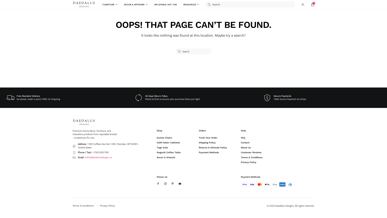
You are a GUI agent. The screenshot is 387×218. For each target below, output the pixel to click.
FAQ (243, 137)
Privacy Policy (248, 162)
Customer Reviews (251, 152)
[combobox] (250, 5)
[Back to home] (84, 4)
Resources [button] (189, 4)
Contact (245, 142)
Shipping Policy (207, 142)
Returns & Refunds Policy (213, 147)
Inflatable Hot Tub (165, 4)
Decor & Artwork (166, 157)
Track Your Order (208, 137)
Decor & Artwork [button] (134, 4)
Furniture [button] (108, 4)
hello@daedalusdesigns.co (98, 157)
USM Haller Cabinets (168, 142)
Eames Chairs (164, 137)
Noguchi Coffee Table (169, 152)
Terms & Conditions (251, 157)
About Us (246, 147)
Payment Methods (209, 152)
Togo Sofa (162, 147)
